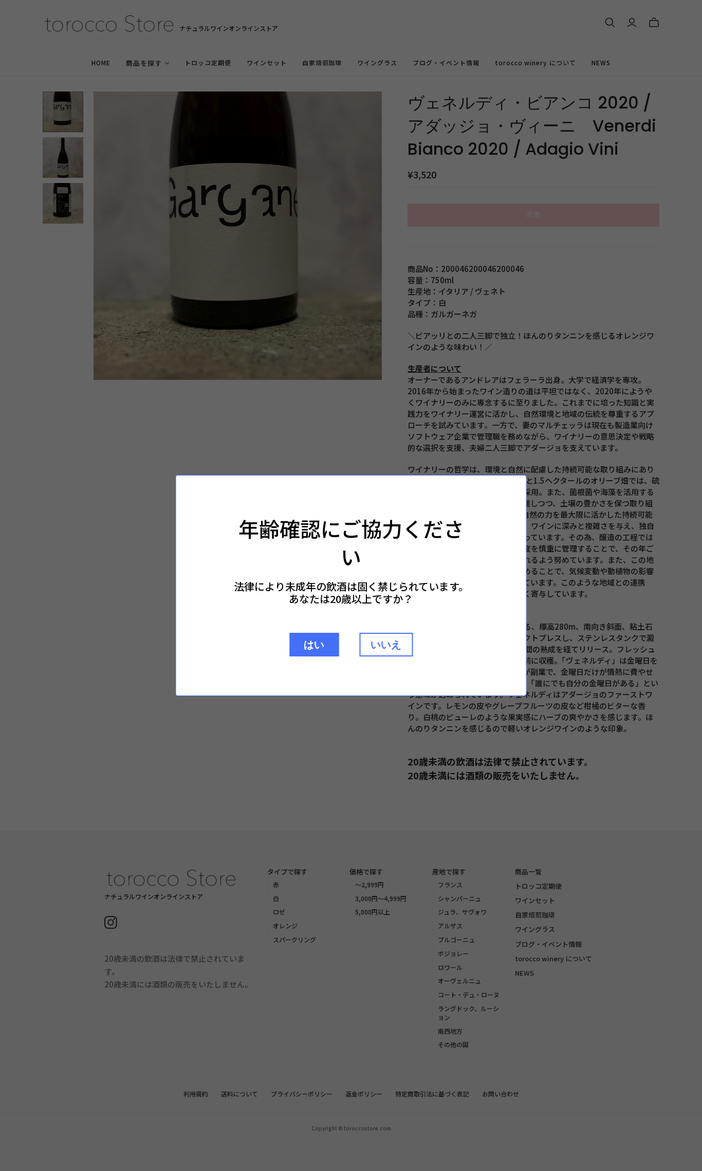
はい (314, 644)
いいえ (386, 644)
